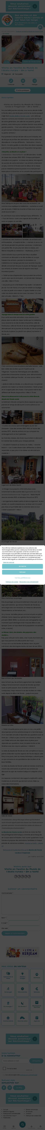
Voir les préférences (22, 578)
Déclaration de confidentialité (28, 582)
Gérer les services (8, 562)
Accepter (22, 566)
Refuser (23, 572)
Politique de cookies (12, 582)
